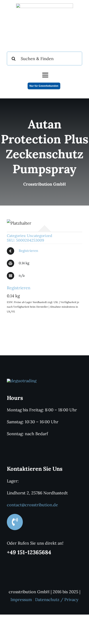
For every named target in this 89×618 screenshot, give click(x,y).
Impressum (21, 599)
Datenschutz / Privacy (57, 599)
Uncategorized (39, 235)
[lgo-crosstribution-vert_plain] (22, 380)
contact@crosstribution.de (32, 504)
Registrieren (28, 250)
